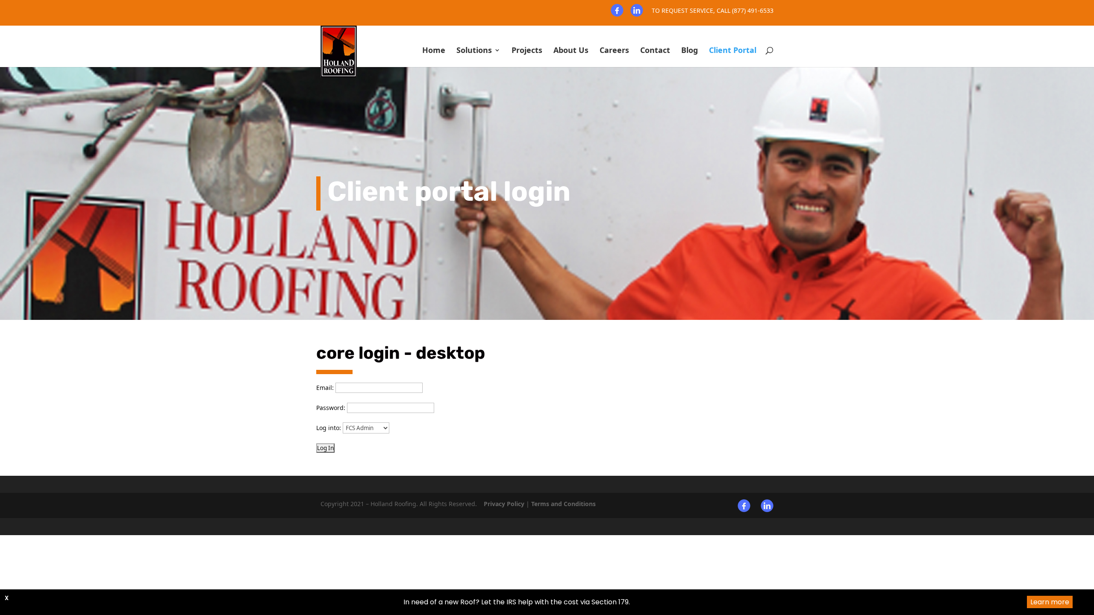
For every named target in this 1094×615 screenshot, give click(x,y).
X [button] (7, 598)
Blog (689, 51)
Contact (655, 51)
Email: (325, 388)
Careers (614, 51)
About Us (570, 51)
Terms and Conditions (563, 504)
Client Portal (732, 51)
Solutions (474, 51)
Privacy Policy (504, 504)
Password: (330, 408)
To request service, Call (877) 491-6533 (712, 11)
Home (433, 51)
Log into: (328, 428)
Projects (527, 51)
